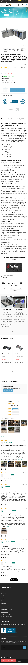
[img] (4, 440)
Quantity (4, 87)
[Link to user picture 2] (11, 464)
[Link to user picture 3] (18, 464)
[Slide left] (2, 33)
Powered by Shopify (18, 661)
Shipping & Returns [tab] (21, 119)
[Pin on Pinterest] (22, 67)
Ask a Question (8, 390)
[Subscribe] (24, 647)
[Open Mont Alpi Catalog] (14, 271)
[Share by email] (25, 67)
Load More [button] (14, 579)
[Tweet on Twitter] (25, 64)
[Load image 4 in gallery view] (18, 50)
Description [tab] (4, 119)
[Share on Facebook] (22, 64)
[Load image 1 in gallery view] (5, 50)
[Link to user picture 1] (4, 464)
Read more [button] (20, 459)
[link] (8, 1)
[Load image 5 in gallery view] (22, 50)
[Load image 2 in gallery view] (9, 50)
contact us (19, 288)
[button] (1, 5)
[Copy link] (22, 70)
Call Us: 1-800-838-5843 (8, 660)
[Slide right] (25, 33)
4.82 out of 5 (17, 403)
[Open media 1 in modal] (14, 33)
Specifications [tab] (11, 119)
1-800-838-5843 (4, 611)
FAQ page (12, 288)
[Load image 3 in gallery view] (14, 50)
